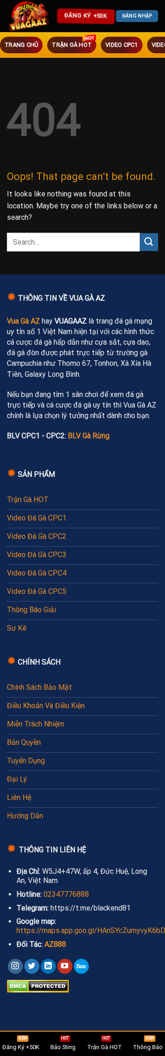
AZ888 (55, 944)
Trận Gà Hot (72, 44)
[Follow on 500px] (81, 966)
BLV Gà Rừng (89, 435)
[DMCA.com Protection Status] (38, 986)
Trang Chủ (21, 44)
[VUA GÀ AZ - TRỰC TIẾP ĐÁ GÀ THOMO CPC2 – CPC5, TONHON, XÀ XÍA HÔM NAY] (30, 16)
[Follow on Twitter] (31, 966)
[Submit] (149, 242)
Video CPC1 (121, 44)
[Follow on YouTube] (64, 966)
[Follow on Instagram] (15, 966)
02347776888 (66, 894)
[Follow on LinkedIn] (48, 966)
